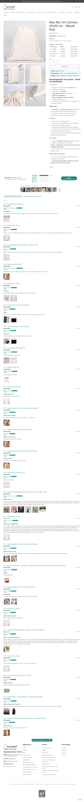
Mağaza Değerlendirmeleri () (33, 196)
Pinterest (64, 755)
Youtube (64, 752)
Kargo (57, 40)
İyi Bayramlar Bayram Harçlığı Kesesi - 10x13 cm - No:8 (22, 244)
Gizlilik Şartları (26, 760)
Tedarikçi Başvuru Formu (29, 769)
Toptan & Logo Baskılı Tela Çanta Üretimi (50, 771)
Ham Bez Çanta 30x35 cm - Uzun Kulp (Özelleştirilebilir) (23, 408)
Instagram (64, 748)
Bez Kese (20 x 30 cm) (13, 608)
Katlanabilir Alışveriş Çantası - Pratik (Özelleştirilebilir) (22, 451)
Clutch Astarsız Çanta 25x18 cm (16, 347)
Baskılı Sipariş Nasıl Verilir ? (48, 757)
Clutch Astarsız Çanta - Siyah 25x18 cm (18, 305)
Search (24, 748)
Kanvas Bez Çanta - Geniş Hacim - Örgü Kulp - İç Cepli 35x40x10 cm (26, 718)
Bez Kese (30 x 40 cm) (13, 283)
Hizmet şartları (56, 784)
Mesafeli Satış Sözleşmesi (29, 764)
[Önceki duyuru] (3, 1)
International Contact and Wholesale (48, 760)
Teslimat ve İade (27, 755)
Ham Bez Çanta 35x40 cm (14, 264)
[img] (15, 177)
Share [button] (52, 167)
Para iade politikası (48, 784)
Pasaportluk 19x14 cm (13, 367)
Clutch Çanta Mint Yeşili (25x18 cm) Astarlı (19, 675)
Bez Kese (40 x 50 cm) (13, 225)
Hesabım (25, 750)
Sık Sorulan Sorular (46, 748)
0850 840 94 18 (12, 758)
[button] (73, 7)
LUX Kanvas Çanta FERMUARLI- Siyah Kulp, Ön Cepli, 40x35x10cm (25, 629)
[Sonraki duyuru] (80, 1)
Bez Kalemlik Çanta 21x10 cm (15, 204)
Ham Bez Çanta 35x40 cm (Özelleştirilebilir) (19, 429)
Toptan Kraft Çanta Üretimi (48, 774)
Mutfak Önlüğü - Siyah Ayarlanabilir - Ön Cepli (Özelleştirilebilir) (25, 696)
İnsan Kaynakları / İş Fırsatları (30, 767)
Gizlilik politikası (39, 784)
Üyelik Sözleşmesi (27, 772)
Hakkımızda (45, 752)
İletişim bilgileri (71, 784)
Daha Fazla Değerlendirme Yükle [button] (42, 740)
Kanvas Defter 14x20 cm (14, 386)
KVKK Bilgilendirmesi (28, 762)
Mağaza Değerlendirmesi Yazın (69, 178)
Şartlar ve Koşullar (27, 757)
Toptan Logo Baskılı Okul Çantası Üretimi (50, 767)
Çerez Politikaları (27, 774)
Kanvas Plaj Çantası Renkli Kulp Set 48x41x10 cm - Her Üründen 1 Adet (27, 491)
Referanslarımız (46, 764)
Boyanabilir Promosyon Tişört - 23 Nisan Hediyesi (21, 587)
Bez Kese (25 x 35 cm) (13, 516)
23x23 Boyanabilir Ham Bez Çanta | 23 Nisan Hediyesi (22, 544)
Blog (24, 752)
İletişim (44, 750)
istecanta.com (16, 784)
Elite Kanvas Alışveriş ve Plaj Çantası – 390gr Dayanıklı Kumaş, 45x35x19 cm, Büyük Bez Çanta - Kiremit (36, 565)
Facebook (64, 750)
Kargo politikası (63, 784)
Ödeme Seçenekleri (47, 755)
